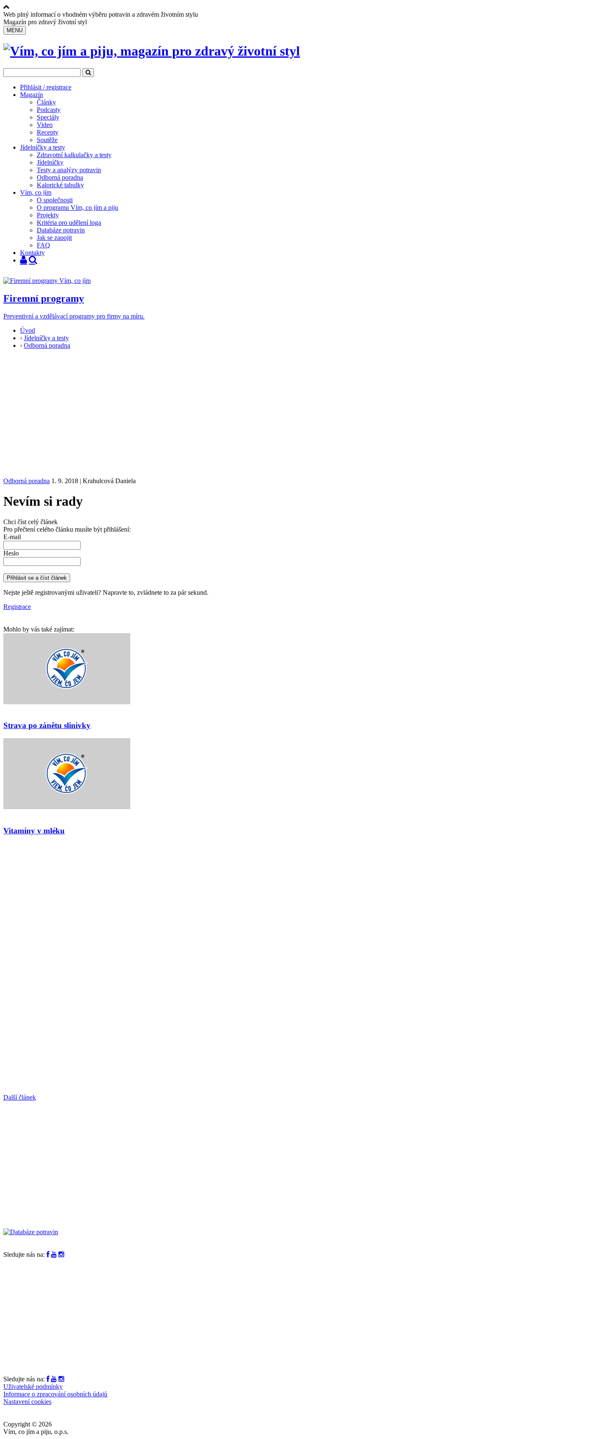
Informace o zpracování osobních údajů (55, 1394)
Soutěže (47, 139)
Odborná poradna (60, 177)
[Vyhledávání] (33, 260)
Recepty (47, 132)
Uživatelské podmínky (33, 1386)
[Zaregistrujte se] (23, 260)
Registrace (17, 606)
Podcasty (49, 109)
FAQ (43, 245)
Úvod (27, 330)
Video (45, 124)
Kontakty (32, 252)
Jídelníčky (50, 162)
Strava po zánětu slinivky (47, 725)
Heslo (11, 553)
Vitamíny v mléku (34, 830)
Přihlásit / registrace (45, 87)
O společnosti (55, 200)
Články (46, 102)
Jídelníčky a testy (42, 147)
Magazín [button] (31, 94)
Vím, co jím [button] (35, 192)
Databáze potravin (61, 230)
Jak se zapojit (54, 237)
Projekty (48, 215)
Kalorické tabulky (60, 184)
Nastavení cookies (27, 1401)
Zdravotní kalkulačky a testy (74, 154)
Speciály (48, 117)
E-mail (12, 536)
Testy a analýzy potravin (69, 169)
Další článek (19, 1097)
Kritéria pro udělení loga (69, 222)
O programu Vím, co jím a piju (77, 207)
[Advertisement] (307, 414)
